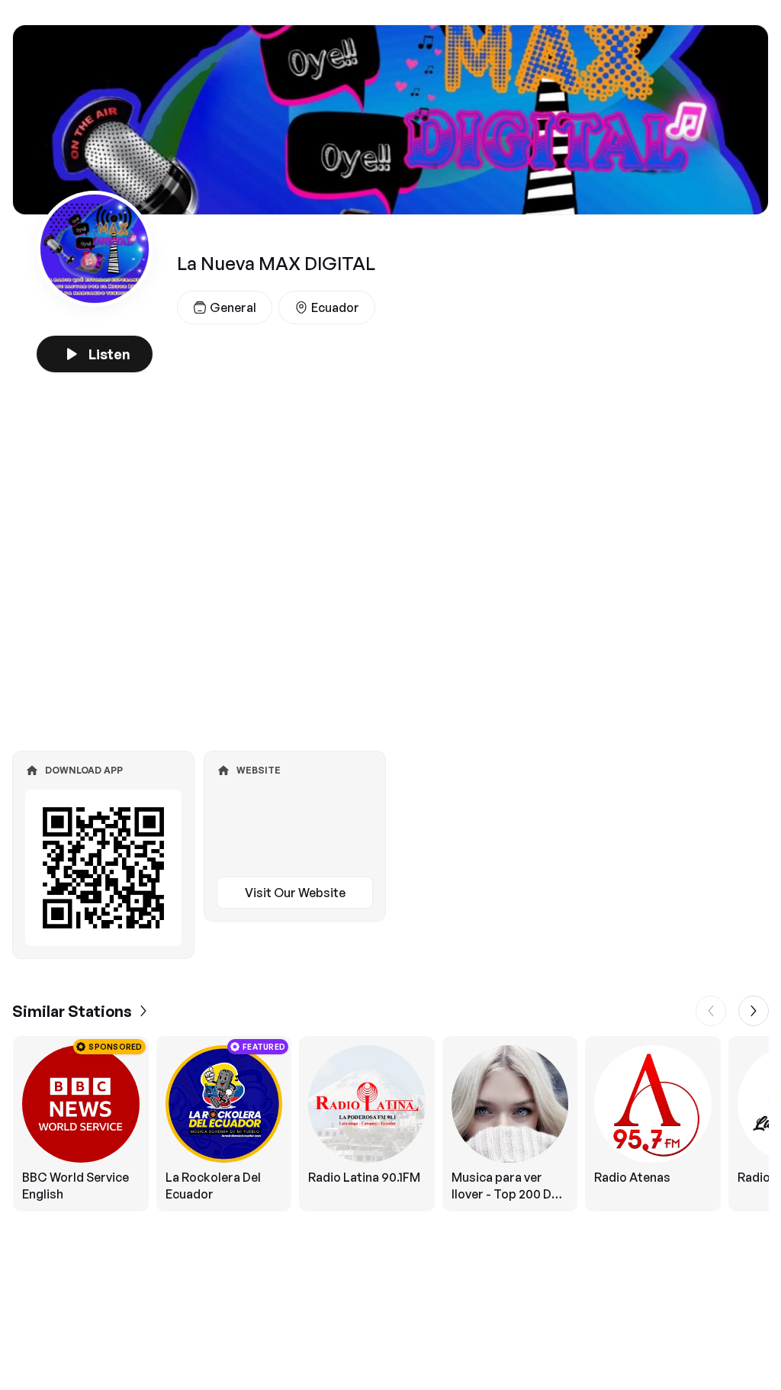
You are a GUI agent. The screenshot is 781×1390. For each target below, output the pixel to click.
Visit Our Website (295, 892)
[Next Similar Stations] (753, 1011)
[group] (390, 1123)
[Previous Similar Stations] (711, 1011)
